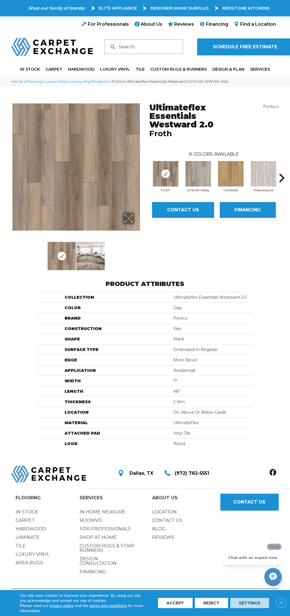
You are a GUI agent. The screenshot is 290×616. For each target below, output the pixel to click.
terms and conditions (108, 605)
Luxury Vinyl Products (89, 81)
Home (17, 81)
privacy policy (62, 605)
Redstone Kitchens (246, 8)
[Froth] (166, 174)
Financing (247, 209)
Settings (250, 603)
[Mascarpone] (263, 174)
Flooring (34, 81)
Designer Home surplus (179, 8)
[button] (249, 502)
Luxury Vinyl (55, 81)
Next (138, 253)
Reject (211, 603)
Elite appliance (118, 8)
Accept (175, 603)
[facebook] (273, 472)
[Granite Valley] (198, 174)
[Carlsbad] (231, 174)
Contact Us (183, 209)
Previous (14, 253)
